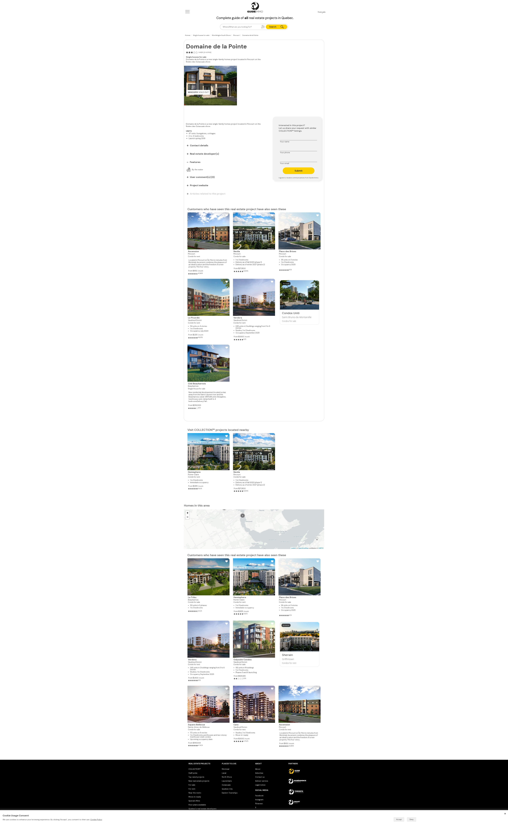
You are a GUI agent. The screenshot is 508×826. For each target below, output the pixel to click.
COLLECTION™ (195, 769)
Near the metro (195, 793)
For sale (192, 785)
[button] (263, 27)
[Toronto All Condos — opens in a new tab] (303, 792)
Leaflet (293, 548)
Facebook (259, 796)
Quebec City (227, 789)
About (257, 769)
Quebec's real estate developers (202, 809)
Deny (412, 819)
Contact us (260, 777)
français (321, 12)
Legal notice (260, 785)
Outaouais (226, 785)
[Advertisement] (226, 113)
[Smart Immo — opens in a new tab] (303, 802)
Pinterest (259, 803)
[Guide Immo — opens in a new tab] (303, 771)
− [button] (187, 517)
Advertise (259, 773)
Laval (224, 773)
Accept (399, 819)
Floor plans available (197, 805)
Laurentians (227, 781)
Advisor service (261, 781)
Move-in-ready (195, 797)
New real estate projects (199, 781)
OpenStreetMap (303, 548)
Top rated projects (196, 777)
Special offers (194, 801)
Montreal (225, 769)
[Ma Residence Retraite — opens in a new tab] (303, 781)
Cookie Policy (96, 819)
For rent (192, 789)
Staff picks (193, 773)
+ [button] (187, 513)
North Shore (227, 777)
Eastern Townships (229, 793)
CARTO (320, 548)
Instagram (259, 799)
